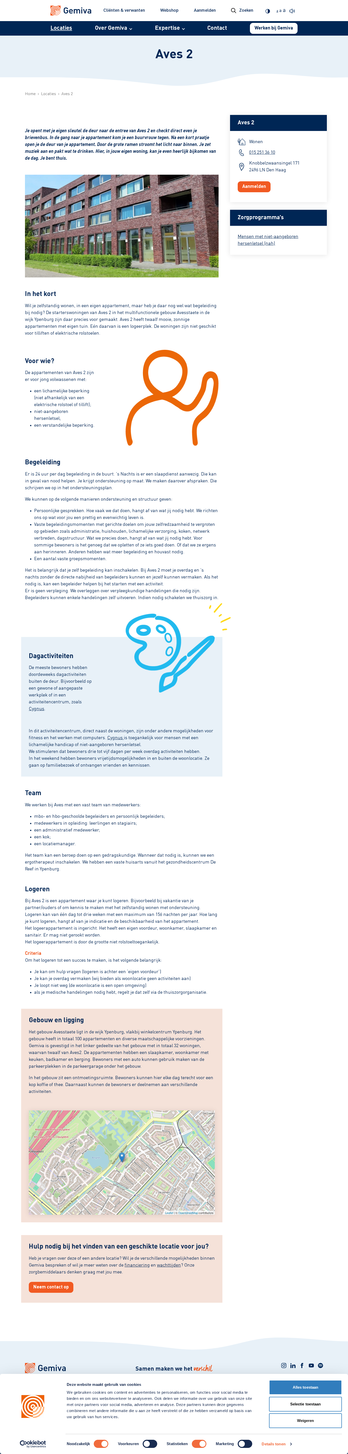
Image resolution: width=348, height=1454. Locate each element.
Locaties (61, 28)
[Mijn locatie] (122, 1157)
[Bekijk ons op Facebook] (302, 1365)
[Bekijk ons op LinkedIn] (293, 1365)
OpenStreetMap (188, 1213)
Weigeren (305, 1420)
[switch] (150, 1444)
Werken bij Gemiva (274, 28)
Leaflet (169, 1213)
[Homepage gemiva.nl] (70, 11)
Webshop (169, 10)
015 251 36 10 (262, 152)
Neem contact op (51, 1287)
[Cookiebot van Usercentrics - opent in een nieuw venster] (33, 1444)
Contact (217, 28)
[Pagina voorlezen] (293, 10)
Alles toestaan (305, 1387)
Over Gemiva (111, 28)
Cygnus (36, 709)
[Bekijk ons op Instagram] (283, 1365)
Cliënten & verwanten (124, 10)
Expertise (167, 28)
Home (30, 94)
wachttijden (169, 1265)
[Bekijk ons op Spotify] (320, 1365)
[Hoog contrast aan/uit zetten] (269, 10)
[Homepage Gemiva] (72, 1368)
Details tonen (273, 1444)
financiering (137, 1265)
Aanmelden (205, 10)
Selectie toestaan (305, 1404)
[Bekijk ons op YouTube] (311, 1365)
